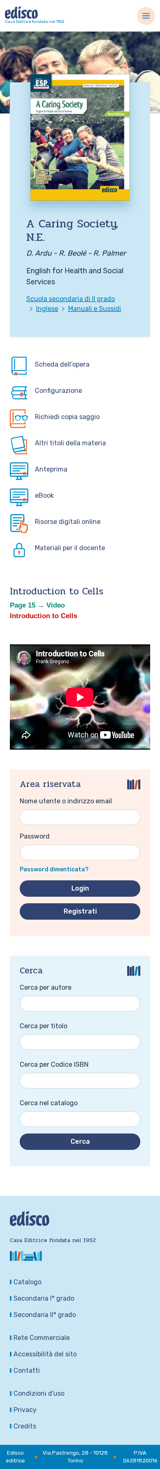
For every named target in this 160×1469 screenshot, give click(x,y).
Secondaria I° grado (44, 1298)
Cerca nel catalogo (49, 1103)
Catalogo (27, 1282)
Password (35, 836)
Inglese (47, 309)
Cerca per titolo (43, 1026)
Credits (25, 1426)
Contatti (27, 1370)
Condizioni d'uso (39, 1393)
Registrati (80, 911)
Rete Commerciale (42, 1338)
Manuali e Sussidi (94, 309)
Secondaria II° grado (45, 1315)
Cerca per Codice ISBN (54, 1064)
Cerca (80, 1141)
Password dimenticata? (54, 869)
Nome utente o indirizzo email (66, 801)
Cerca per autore (45, 987)
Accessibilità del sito (45, 1354)
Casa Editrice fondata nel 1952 (34, 21)
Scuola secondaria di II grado (70, 299)
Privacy (25, 1410)
